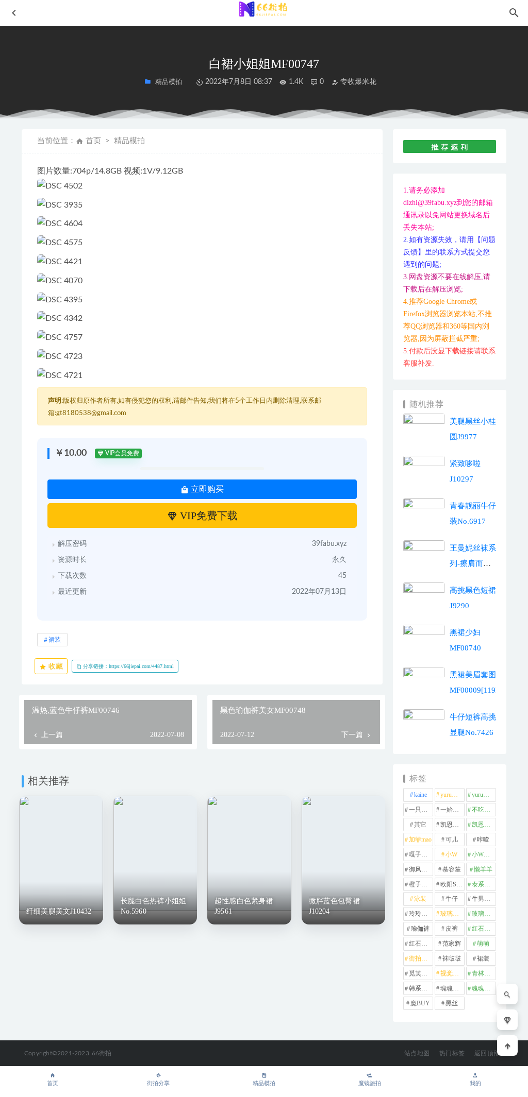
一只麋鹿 (421, 809)
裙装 (54, 640)
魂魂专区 (452, 988)
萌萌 (483, 943)
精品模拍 (264, 1083)
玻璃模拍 (452, 913)
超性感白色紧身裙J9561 (243, 906)
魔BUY (420, 1003)
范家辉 (451, 943)
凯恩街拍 (452, 824)
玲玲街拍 (421, 913)
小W (451, 854)
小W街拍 (484, 854)
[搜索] (507, 994)
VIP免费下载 (207, 515)
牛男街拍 (484, 898)
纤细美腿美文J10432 (58, 911)
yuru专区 (452, 794)
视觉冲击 (452, 973)
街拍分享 (158, 1083)
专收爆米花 (357, 81)
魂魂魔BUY (484, 988)
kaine (420, 794)
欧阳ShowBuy (452, 884)
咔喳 (483, 839)
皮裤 (452, 928)
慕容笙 (451, 869)
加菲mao (420, 839)
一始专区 (452, 809)
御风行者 (421, 869)
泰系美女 (484, 884)
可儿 (452, 839)
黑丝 (452, 1003)
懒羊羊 (483, 869)
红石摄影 (484, 928)
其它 (420, 824)
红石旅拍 (421, 943)
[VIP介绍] (507, 1019)
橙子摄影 (421, 884)
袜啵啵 (451, 958)
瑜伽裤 (420, 928)
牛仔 (452, 898)
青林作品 (484, 973)
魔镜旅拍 (369, 1083)
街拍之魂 (421, 958)
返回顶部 (487, 1053)
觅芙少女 (421, 973)
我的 (475, 1083)
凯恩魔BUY (484, 824)
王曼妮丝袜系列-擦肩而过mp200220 (473, 563)
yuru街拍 (484, 794)
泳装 (420, 898)
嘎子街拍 (421, 854)
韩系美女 (421, 988)
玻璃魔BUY (484, 913)
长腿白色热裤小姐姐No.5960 (154, 906)
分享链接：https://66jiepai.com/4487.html (127, 666)
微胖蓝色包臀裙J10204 (334, 906)
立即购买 (206, 489)
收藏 (54, 666)
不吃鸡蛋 (484, 809)
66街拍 (102, 1053)
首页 (93, 141)
